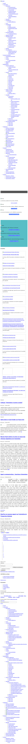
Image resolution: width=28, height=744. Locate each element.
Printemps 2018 (11, 47)
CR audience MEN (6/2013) (16, 114)
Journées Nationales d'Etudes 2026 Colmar (11, 254)
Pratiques (5, 148)
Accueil (4, 3)
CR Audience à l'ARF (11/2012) (16, 690)
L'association (5, 4)
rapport (7, 532)
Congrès (9, 92)
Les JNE (7, 72)
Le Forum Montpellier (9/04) (13, 730)
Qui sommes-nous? (11, 7)
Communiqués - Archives (10, 178)
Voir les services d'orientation (14, 214)
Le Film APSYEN (11, 10)
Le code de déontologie (12, 154)
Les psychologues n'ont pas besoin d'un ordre (11, 288)
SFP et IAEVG (5, 584)
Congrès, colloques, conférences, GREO (12, 677)
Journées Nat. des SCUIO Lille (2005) (14, 729)
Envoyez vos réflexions (10, 152)
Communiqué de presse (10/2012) (17, 689)
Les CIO (7, 57)
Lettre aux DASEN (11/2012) (16, 688)
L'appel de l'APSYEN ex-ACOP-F (13, 616)
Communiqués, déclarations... (13, 682)
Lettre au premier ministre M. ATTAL (9, 348)
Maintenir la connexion (6, 568)
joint (8, 469)
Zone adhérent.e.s (9, 49)
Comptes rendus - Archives (10, 177)
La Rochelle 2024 (11, 85)
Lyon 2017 (10, 77)
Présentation (8, 6)
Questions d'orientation (10, 128)
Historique (7, 19)
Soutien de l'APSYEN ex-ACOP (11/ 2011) (18, 685)
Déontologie (8, 153)
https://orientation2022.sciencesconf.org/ (8, 414)
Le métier (7, 59)
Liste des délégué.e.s (12, 21)
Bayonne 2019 (10, 80)
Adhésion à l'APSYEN (9, 35)
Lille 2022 (10, 83)
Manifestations (6, 64)
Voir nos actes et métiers (14, 241)
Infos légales (20, 595)
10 (3, 557)
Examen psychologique (10, 171)
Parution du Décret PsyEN (12, 120)
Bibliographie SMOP (11, 167)
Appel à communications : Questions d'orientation (14, 474)
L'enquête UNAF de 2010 (10, 173)
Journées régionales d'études (13, 658)
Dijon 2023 (10, 84)
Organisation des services (10, 56)
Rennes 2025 (10, 87)
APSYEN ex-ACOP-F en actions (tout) (14, 636)
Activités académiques (10, 65)
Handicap (7, 156)
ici (21, 431)
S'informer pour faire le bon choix (9, 337)
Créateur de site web (13, 599)
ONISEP (7, 63)
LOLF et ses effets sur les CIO (16, 684)
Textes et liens (10, 31)
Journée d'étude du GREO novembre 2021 (10, 540)
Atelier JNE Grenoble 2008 (13, 160)
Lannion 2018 (10, 79)
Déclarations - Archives (10, 175)
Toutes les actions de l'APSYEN (8, 576)
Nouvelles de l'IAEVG (12, 27)
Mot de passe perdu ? (4, 571)
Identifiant (2, 563)
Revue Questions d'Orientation (8, 310)
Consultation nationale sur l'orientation (10, 276)
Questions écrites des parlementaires (15, 637)
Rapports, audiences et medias (8, 577)
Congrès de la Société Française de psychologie (11, 537)
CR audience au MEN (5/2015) (13, 634)
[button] (14, 192)
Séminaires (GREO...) (12, 93)
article (2, 532)
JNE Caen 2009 (11, 158)
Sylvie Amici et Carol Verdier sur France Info (12, 420)
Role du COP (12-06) (11, 161)
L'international (8, 24)
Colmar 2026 (10, 88)
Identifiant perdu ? (11, 571)
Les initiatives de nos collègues (11, 706)
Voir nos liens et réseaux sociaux (14, 235)
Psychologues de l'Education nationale (12, 717)
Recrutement (8, 61)
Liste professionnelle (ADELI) (11, 733)
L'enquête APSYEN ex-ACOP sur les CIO (15, 615)
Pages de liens (5, 586)
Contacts (7, 48)
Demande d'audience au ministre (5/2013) (18, 686)
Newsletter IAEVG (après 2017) (13, 627)
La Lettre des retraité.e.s (12, 33)
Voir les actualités (14, 203)
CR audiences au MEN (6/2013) (16, 693)
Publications (10, 118)
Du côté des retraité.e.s (10, 32)
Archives (4, 174)
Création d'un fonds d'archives (8, 265)
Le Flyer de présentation (12, 8)
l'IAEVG (9, 25)
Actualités (7, 95)
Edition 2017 (10, 122)
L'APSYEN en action (9, 36)
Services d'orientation (7, 55)
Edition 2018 (10, 124)
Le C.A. (7, 23)
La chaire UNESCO (6, 587)
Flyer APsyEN (5, 538)
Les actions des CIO (11, 45)
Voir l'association (14, 208)
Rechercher (2, 602)
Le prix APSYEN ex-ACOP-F (10, 121)
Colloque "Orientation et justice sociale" (12, 403)
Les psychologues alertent (8, 299)
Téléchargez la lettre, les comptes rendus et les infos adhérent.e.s (12, 52)
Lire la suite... (3, 510)
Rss (9, 742)
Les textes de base (11, 157)
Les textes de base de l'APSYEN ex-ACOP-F (15, 613)
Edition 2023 (10, 125)
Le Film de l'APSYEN (11, 60)
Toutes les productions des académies (15, 660)
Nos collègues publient (10, 129)
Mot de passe (3, 565)
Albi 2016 (10, 76)
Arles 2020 (10, 81)
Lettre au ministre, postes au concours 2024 (11, 360)
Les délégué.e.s (8, 20)
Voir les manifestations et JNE (14, 229)
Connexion (3, 570)
